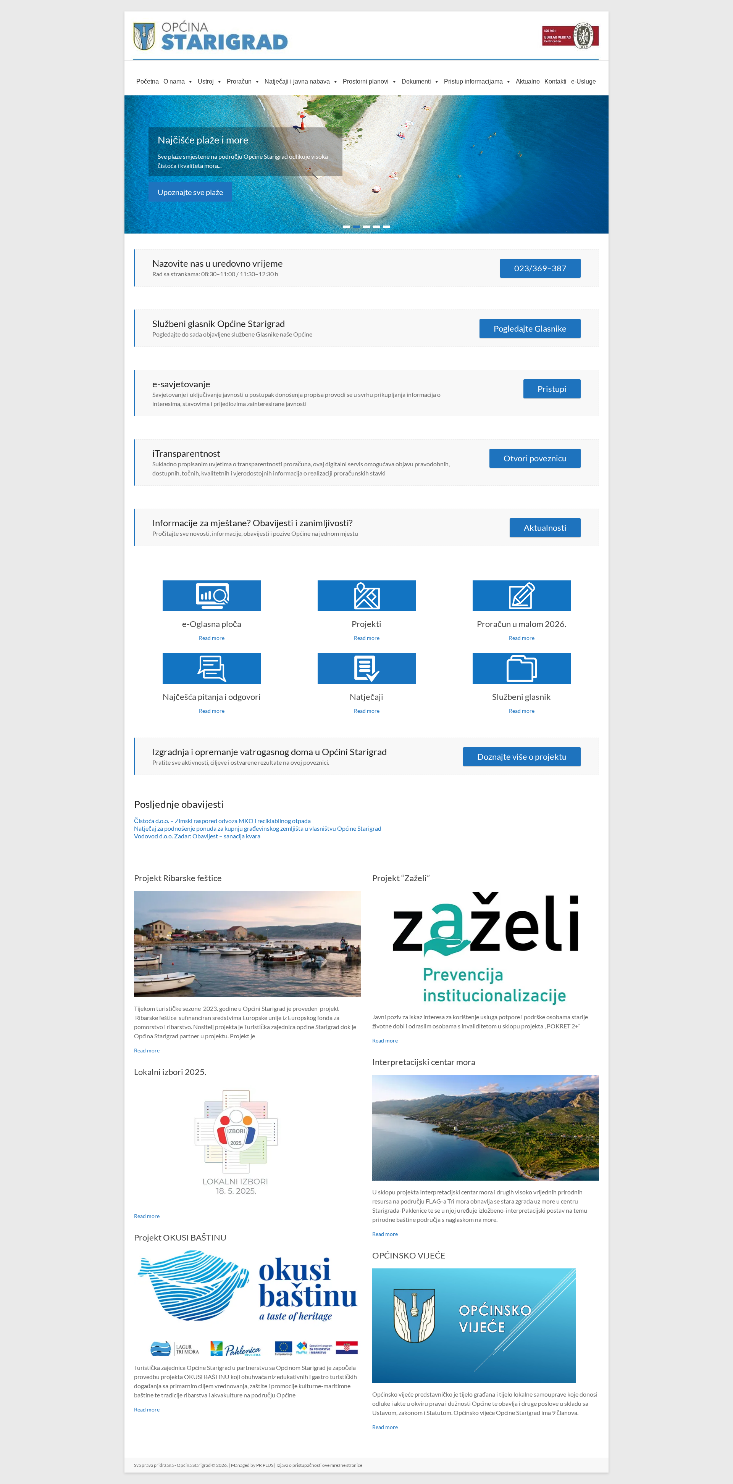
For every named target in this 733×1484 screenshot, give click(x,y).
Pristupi (552, 388)
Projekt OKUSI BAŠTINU (180, 1237)
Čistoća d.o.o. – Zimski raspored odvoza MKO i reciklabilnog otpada (222, 820)
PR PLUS (264, 1465)
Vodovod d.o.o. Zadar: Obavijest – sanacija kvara (197, 835)
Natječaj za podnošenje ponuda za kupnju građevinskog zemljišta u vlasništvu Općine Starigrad (257, 828)
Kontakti (555, 81)
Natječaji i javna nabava (297, 81)
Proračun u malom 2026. (522, 624)
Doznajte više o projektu (522, 756)
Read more (211, 638)
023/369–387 (540, 268)
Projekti (366, 624)
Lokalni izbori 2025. (170, 1072)
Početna (147, 81)
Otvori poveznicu (535, 458)
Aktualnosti (545, 527)
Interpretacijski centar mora (423, 1062)
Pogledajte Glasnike (530, 328)
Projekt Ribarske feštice (178, 878)
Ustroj (206, 81)
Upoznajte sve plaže (190, 192)
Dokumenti (416, 81)
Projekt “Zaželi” (401, 878)
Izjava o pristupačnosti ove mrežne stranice (319, 1465)
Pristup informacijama (473, 81)
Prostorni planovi (366, 81)
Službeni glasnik (521, 696)
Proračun (239, 81)
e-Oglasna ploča (211, 624)
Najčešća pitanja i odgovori (212, 696)
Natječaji (366, 696)
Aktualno (528, 81)
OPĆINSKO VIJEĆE (409, 1255)
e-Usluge (583, 81)
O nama (174, 81)
